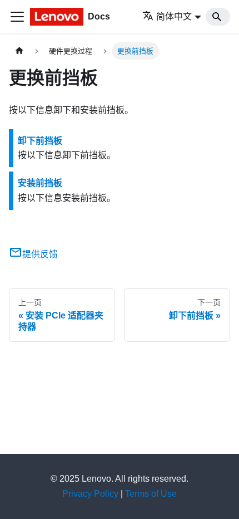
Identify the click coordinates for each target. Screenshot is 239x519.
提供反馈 (40, 254)
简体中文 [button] (174, 16)
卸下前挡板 (40, 140)
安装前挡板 (40, 183)
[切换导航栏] (17, 16)
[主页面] (19, 51)
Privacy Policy (90, 493)
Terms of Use (151, 493)
